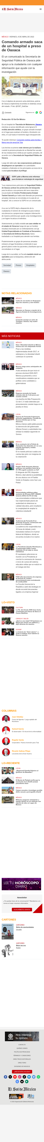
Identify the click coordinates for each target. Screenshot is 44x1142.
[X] (10, 1077)
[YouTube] (15, 1077)
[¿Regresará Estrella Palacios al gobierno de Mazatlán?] (8, 770)
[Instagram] (19, 1077)
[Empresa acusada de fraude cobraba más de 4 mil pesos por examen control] (8, 400)
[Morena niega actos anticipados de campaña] (8, 375)
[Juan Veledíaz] (6, 719)
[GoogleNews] (17, 1081)
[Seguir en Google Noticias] (40, 112)
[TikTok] (24, 1077)
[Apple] (22, 1081)
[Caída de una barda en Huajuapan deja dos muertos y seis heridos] (8, 300)
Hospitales (30, 265)
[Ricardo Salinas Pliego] (6, 752)
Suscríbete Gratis (22, 909)
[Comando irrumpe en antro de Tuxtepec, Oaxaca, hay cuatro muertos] (8, 320)
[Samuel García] (6, 730)
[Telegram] (29, 1077)
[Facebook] (5, 1077)
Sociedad (7, 265)
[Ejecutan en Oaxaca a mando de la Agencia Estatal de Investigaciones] (8, 310)
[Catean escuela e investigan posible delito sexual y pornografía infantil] (8, 790)
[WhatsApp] (38, 1077)
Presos (18, 265)
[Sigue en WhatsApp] (36, 112)
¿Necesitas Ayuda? (22, 1072)
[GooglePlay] (26, 1081)
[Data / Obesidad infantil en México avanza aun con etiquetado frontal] (8, 351)
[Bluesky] (33, 1077)
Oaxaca (38, 124)
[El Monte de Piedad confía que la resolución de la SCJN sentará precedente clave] (8, 780)
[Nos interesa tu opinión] (22, 1036)
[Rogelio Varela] (6, 741)
